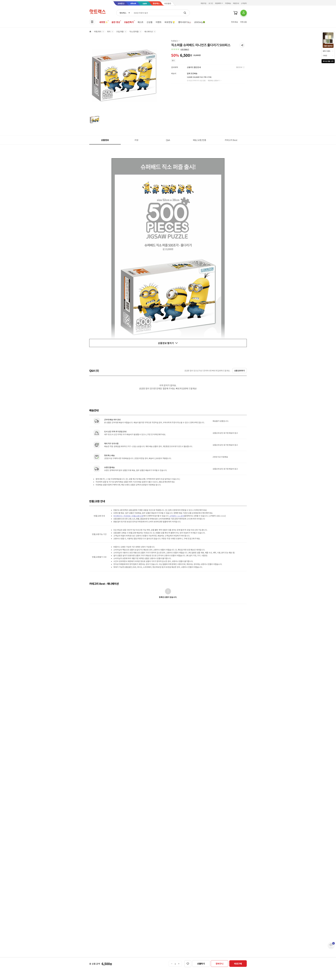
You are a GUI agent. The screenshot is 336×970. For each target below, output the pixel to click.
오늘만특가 (129, 22)
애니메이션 (148, 31)
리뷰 (136, 140)
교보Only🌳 (199, 22)
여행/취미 (97, 31)
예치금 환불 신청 (328, 61)
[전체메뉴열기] (92, 22)
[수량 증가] (179, 963)
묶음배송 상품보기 (214, 80)
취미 (109, 31)
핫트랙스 (123, 13)
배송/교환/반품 (199, 140)
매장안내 (236, 3)
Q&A (168, 140)
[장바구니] (235, 13)
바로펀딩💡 (170, 22)
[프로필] (243, 13)
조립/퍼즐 (120, 31)
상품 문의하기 (239, 370)
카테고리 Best (231, 140)
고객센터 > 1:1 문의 (176, 515)
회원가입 (203, 3)
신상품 (150, 22)
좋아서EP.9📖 (184, 22)
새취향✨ (103, 22)
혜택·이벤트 (326, 51)
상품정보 (105, 140)
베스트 (141, 22)
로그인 (211, 3)
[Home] (90, 31)
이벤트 (159, 22)
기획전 (325, 55)
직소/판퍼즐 (133, 31)
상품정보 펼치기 (166, 343)
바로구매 (238, 963)
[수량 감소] (171, 963)
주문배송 (228, 3)
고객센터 (244, 3)
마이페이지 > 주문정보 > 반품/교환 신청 (128, 515)
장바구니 (219, 963)
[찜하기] (187, 963)
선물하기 (201, 963)
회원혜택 (218, 3)
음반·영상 (116, 22)
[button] (242, 45)
